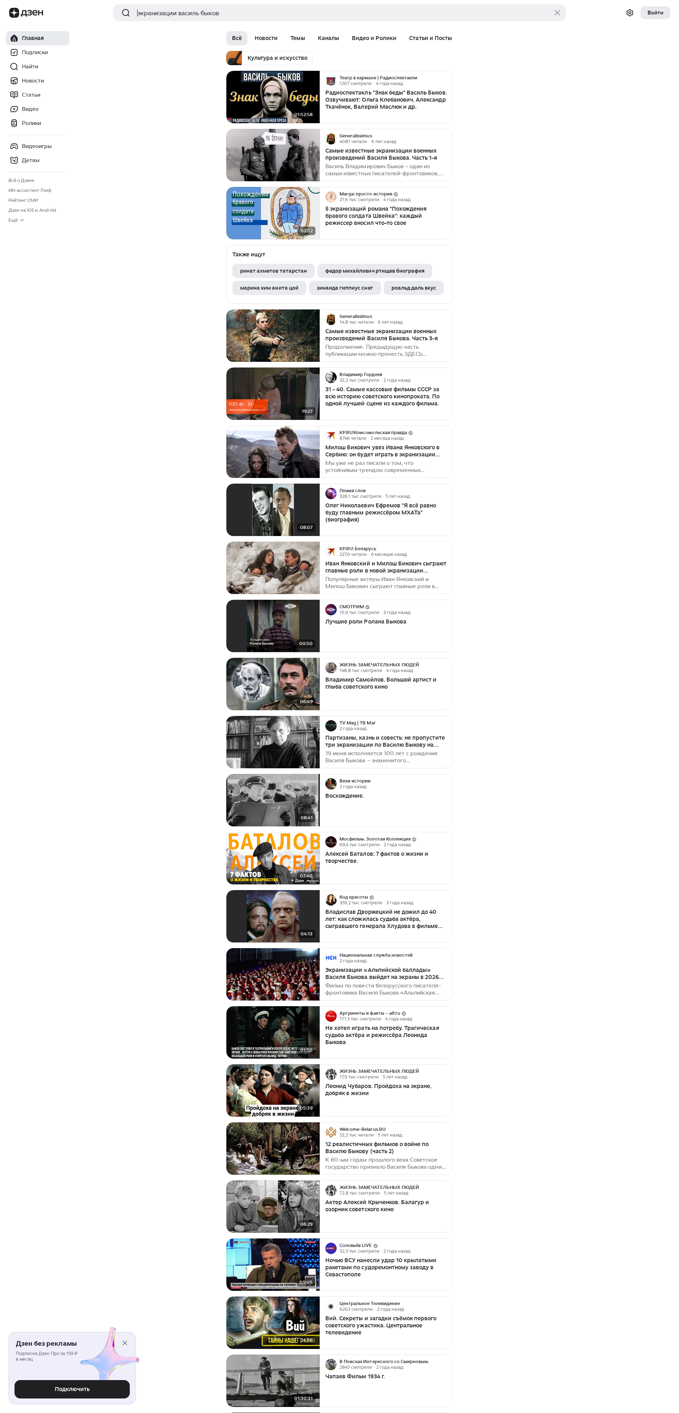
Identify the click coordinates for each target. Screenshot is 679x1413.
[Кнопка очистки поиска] (557, 12)
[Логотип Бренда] (14, 13)
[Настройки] (630, 13)
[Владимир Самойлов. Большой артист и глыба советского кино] (273, 684)
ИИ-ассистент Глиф (29, 190)
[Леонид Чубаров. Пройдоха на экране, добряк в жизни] (273, 1090)
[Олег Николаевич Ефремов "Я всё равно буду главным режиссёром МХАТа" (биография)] (273, 510)
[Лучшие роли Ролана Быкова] (273, 626)
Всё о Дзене (21, 180)
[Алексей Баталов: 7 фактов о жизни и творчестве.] (273, 858)
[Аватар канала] (331, 80)
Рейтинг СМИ (23, 200)
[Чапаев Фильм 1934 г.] (273, 1381)
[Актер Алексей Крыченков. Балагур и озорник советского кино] (273, 1206)
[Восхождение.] (273, 800)
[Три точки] (446, 81)
